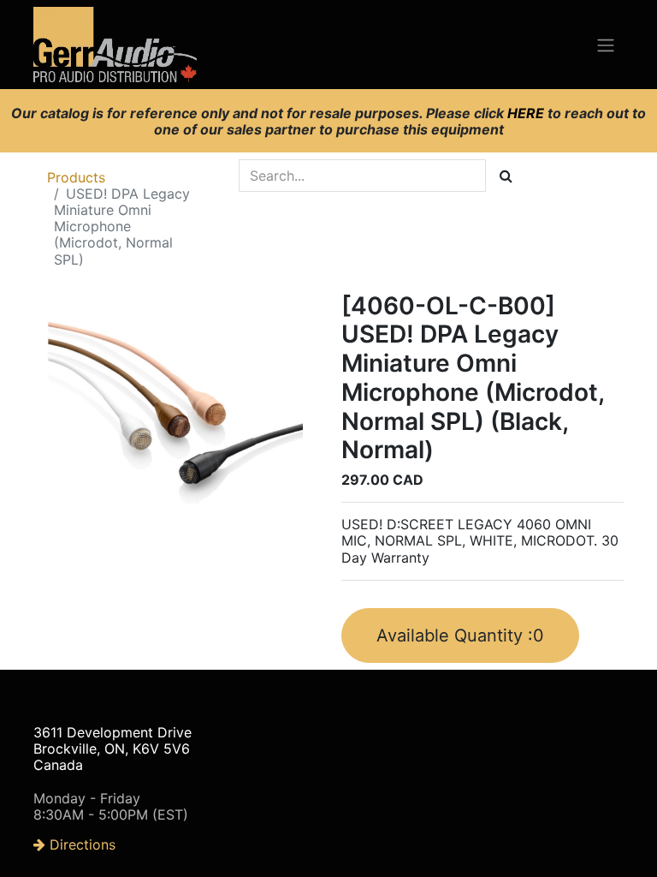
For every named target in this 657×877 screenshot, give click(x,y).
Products (76, 177)
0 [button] (460, 635)
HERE (527, 113)
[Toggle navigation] (606, 44)
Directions (80, 844)
